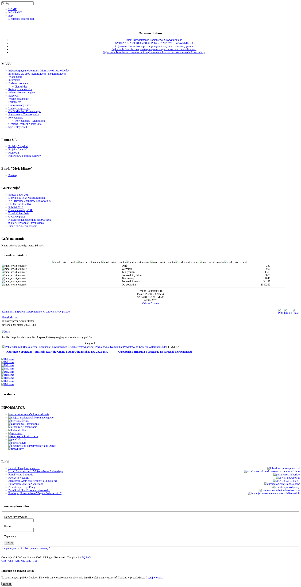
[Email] (296, 312)
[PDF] (280, 312)
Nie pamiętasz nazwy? (37, 548)
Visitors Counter (151, 303)
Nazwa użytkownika (15, 516)
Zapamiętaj (10, 536)
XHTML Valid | (24, 560)
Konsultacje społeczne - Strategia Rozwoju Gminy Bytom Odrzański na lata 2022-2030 (55, 351)
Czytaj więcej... (154, 577)
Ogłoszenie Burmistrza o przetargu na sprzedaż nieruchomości (157, 351)
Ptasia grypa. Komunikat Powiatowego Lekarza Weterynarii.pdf (130, 346)
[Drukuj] (288, 312)
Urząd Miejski (10, 317)
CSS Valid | (8, 560)
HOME (12, 9)
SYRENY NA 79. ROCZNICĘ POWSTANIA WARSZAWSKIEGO (154, 42)
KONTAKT (15, 12)
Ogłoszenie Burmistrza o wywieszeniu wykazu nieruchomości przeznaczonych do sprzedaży (154, 52)
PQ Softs (86, 557)
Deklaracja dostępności (21, 18)
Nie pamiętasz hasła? (12, 548)
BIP (10, 15)
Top (35, 560)
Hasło (7, 526)
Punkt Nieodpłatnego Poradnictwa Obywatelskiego (154, 39)
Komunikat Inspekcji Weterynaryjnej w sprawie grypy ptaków (36, 311)
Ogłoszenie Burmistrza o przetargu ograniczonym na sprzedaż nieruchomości (154, 49)
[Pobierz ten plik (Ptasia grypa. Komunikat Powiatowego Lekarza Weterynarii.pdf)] (48, 346)
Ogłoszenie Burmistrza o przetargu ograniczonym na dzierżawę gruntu (154, 46)
